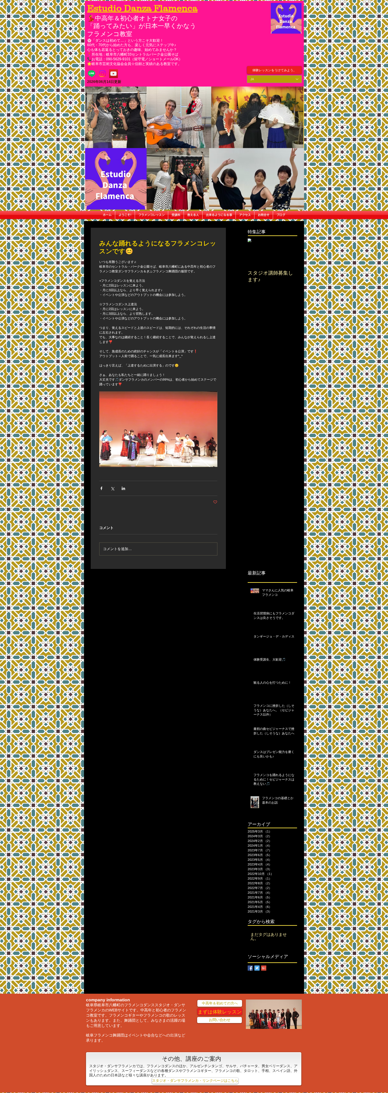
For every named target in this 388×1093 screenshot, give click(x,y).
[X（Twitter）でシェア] (112, 488)
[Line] (91, 73)
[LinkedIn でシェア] (123, 488)
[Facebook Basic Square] (250, 968)
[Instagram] (102, 73)
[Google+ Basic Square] (263, 968)
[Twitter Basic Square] (257, 968)
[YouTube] (113, 73)
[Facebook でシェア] (101, 488)
